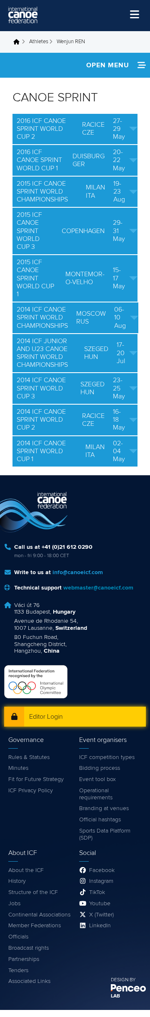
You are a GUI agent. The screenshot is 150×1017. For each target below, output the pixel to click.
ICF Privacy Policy (30, 790)
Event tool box (97, 779)
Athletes (38, 41)
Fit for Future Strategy (36, 779)
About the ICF (26, 870)
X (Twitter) (101, 915)
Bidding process (99, 768)
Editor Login (46, 716)
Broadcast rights (28, 948)
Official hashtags (100, 820)
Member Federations (34, 926)
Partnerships (23, 959)
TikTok (97, 892)
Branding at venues (104, 808)
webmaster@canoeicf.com (98, 588)
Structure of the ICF (33, 892)
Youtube (99, 903)
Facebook (102, 870)
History (17, 881)
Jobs (14, 903)
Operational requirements (95, 794)
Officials (18, 937)
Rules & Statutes (29, 757)
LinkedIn (100, 926)
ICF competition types (107, 757)
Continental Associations (39, 915)
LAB (115, 996)
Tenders (18, 970)
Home (18, 42)
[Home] (23, 15)
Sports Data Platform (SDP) (104, 834)
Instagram (101, 881)
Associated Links (29, 981)
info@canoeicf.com (77, 572)
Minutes (18, 768)
